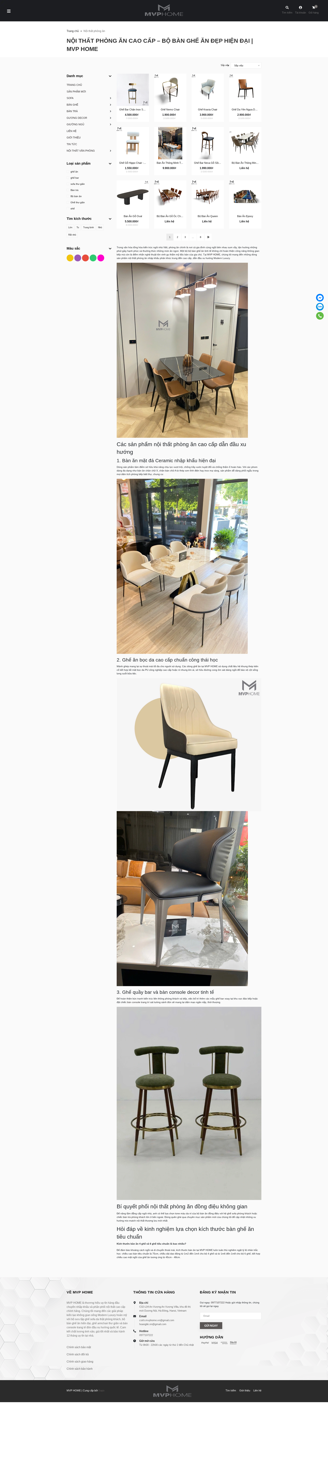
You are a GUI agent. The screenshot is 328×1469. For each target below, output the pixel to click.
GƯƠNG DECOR (77, 117)
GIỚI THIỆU (74, 137)
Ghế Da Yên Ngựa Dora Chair (248, 109)
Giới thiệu (244, 1390)
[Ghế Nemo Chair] (170, 90)
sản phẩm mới (208, 1217)
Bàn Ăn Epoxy (245, 216)
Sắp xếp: (225, 65)
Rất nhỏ (72, 234)
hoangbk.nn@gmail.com (152, 1324)
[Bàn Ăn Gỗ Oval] (133, 196)
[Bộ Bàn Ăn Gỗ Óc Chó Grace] (170, 196)
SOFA (70, 98)
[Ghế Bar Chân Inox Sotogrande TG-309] (133, 90)
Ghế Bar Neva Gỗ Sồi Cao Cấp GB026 (216, 162)
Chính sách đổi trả (78, 1354)
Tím (78, 258)
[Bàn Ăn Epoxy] (245, 196)
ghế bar (74, 177)
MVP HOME (213, 254)
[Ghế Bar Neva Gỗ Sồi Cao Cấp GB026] (208, 143)
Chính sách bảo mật (79, 1347)
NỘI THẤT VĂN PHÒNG (81, 150)
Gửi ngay (211, 1325)
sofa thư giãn (77, 184)
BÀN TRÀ (72, 111)
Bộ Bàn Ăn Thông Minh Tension (249, 162)
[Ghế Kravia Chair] (208, 90)
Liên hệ (257, 1390)
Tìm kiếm (231, 1390)
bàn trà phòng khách (134, 1217)
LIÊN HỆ (72, 131)
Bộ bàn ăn (76, 196)
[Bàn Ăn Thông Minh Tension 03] (170, 143)
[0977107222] (320, 316)
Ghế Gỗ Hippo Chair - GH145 (135, 162)
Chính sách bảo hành (80, 1368)
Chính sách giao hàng (80, 1361)
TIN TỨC (72, 144)
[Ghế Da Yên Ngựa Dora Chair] (245, 90)
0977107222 (146, 1335)
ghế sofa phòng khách (239, 1213)
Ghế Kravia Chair (207, 109)
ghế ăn (74, 171)
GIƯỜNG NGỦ (75, 124)
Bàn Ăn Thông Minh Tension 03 (174, 162)
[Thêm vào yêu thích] (132, 118)
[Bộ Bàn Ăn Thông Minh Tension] (245, 143)
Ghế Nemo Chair (170, 109)
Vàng (70, 258)
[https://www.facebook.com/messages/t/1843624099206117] (320, 298)
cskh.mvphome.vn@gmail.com (156, 1320)
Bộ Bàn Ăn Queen (208, 216)
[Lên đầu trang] (322, 1451)
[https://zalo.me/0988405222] (320, 307)
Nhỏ (100, 227)
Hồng (101, 258)
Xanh (93, 258)
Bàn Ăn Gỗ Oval (133, 216)
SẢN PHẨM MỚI (76, 91)
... (193, 237)
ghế (72, 208)
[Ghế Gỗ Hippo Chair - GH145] (133, 143)
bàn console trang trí (138, 1002)
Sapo (101, 1390)
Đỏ (86, 258)
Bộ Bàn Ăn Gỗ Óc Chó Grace (173, 216)
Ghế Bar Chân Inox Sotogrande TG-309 (141, 109)
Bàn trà (74, 190)
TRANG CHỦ (74, 84)
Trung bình (88, 227)
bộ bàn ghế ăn (196, 251)
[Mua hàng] (123, 118)
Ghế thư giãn (77, 202)
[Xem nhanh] (142, 118)
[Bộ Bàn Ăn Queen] (208, 196)
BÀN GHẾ (72, 104)
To (78, 227)
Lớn (70, 227)
